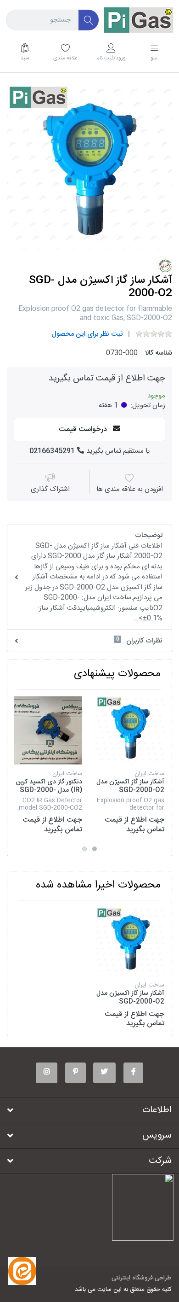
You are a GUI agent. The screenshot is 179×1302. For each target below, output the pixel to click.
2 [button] (84, 849)
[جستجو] (88, 20)
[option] (89, 167)
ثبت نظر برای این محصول (87, 334)
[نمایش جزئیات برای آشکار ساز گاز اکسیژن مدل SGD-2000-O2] (130, 730)
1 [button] (94, 849)
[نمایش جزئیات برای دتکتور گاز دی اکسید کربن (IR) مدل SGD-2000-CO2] (48, 730)
